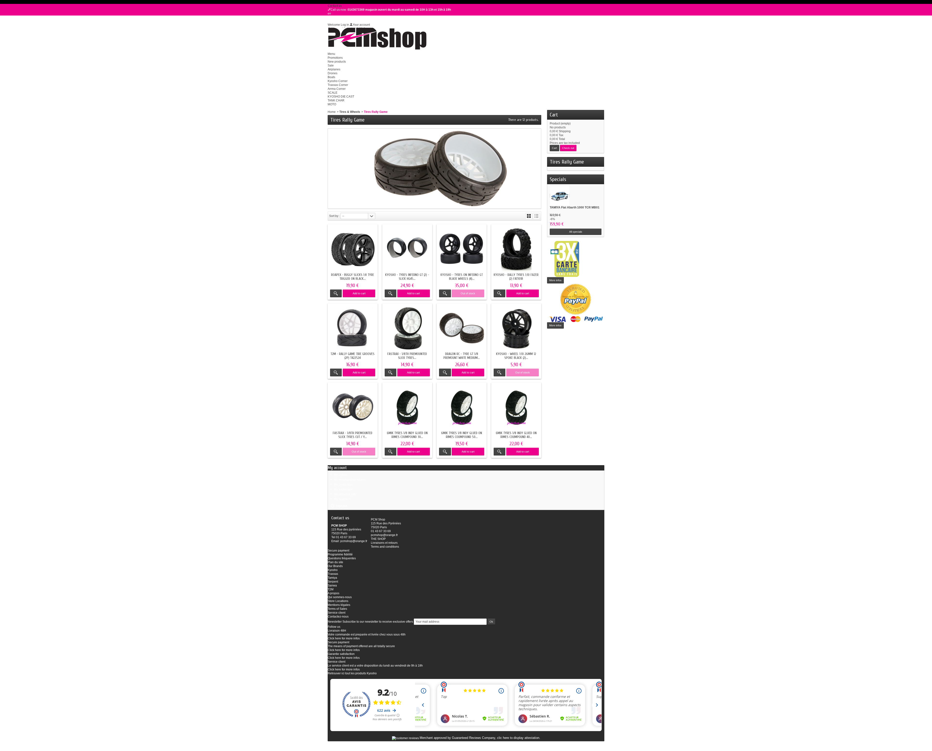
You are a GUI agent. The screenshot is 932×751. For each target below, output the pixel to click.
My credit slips (343, 484)
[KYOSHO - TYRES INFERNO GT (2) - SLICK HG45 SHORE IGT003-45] (407, 249)
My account (337, 467)
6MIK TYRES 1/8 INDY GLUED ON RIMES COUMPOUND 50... (461, 435)
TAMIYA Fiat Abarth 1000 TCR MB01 (574, 207)
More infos (555, 280)
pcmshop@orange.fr (353, 541)
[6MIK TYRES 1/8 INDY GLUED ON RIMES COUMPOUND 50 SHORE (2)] (461, 407)
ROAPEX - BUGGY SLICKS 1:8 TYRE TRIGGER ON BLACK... (352, 277)
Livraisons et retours (384, 543)
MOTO (332, 104)
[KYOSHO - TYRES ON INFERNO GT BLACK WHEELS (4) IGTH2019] (461, 249)
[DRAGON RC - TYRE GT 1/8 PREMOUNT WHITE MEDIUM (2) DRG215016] (461, 328)
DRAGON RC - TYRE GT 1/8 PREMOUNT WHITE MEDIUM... (461, 356)
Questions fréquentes (342, 558)
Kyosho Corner (338, 81)
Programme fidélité (340, 554)
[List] (536, 216)
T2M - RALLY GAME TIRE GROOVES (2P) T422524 (352, 356)
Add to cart (359, 293)
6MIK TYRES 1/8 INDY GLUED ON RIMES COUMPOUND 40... (516, 435)
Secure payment (338, 550)
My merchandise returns (350, 479)
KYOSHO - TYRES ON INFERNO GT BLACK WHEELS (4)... (462, 277)
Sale (331, 65)
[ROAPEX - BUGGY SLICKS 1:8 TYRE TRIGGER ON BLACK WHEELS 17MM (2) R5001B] (352, 249)
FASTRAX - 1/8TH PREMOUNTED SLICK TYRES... (407, 356)
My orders (340, 475)
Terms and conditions (385, 546)
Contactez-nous (338, 616)
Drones (332, 73)
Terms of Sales (337, 609)
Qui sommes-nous (340, 597)
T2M (330, 589)
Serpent (333, 581)
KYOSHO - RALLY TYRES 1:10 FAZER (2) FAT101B (516, 277)
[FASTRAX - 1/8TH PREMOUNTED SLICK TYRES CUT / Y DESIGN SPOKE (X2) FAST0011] (352, 407)
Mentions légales (339, 605)
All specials (575, 231)
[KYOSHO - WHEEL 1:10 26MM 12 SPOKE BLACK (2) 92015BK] (516, 328)
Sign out (341, 506)
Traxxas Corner (338, 85)
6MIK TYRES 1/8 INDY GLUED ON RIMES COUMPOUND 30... (407, 435)
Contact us (335, 6)
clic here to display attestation (518, 738)
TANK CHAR (336, 100)
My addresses (343, 489)
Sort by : (334, 216)
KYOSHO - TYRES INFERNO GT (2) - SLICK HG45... (407, 277)
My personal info (345, 494)
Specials (558, 179)
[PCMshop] (377, 39)
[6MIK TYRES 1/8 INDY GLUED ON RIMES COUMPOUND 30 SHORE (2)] (407, 407)
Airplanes (334, 69)
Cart (554, 115)
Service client (336, 612)
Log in (345, 24)
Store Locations (338, 601)
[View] (336, 293)
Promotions (335, 57)
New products (337, 61)
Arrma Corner (337, 89)
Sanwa (332, 585)
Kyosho (333, 570)
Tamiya (332, 577)
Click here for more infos (344, 638)
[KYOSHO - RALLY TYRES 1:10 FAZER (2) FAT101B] (516, 249)
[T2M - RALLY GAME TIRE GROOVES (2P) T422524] (352, 328)
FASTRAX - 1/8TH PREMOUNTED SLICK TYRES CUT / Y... (352, 435)
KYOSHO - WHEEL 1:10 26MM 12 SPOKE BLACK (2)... (516, 356)
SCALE (332, 92)
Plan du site (335, 562)
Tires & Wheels (349, 112)
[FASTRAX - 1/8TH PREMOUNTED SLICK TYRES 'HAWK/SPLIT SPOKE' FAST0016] (407, 328)
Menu (331, 54)
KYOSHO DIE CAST (341, 96)
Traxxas (333, 574)
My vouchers (342, 499)
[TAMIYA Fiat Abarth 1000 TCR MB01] (560, 196)
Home (332, 112)
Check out (568, 148)
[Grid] (528, 216)
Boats (331, 77)
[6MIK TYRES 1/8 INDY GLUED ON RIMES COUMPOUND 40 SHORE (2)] (516, 407)
